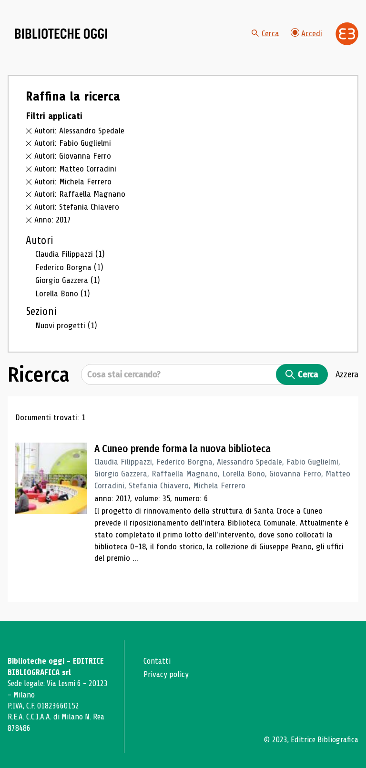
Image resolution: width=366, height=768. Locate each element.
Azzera (347, 374)
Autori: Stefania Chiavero (76, 207)
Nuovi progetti (66, 325)
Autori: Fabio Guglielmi (72, 143)
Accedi (311, 33)
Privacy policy (166, 674)
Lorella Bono (62, 293)
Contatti (157, 661)
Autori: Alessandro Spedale (79, 130)
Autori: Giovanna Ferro (72, 156)
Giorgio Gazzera (67, 280)
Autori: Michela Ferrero (73, 181)
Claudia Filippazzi (70, 254)
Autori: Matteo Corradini (75, 168)
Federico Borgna (69, 267)
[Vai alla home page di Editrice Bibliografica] (347, 33)
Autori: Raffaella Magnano (79, 194)
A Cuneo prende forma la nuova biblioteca (182, 449)
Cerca (270, 33)
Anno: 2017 (52, 219)
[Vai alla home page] (61, 33)
